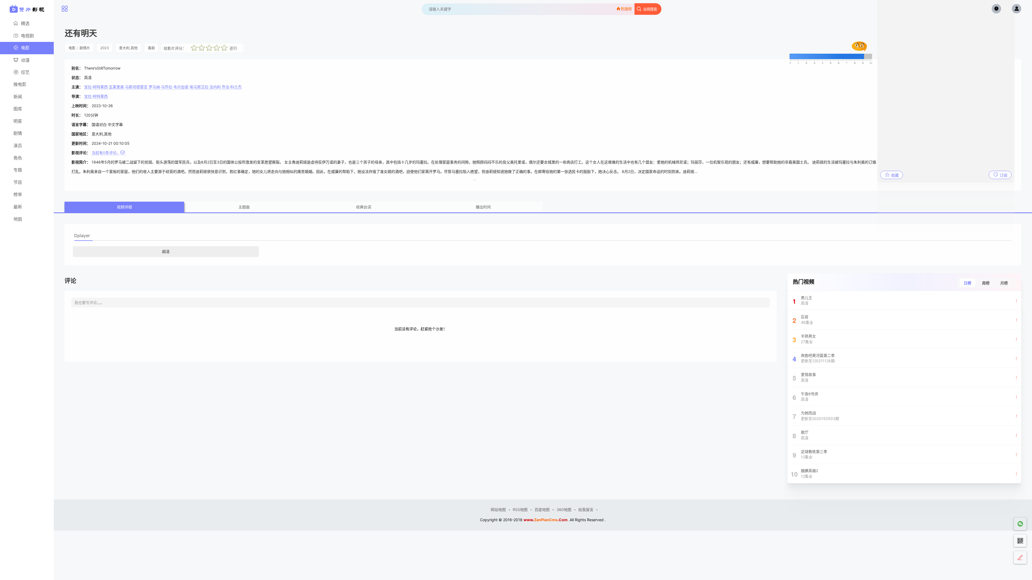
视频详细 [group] (124, 207)
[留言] (1020, 557)
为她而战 (816, 416)
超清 (166, 251)
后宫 (803, 319)
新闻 (17, 96)
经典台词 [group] (363, 207)
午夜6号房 (806, 397)
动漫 (25, 60)
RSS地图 (520, 509)
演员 (17, 145)
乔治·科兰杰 (232, 87)
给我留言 (585, 509)
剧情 (17, 133)
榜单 (17, 194)
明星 (17, 121)
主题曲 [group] (244, 207)
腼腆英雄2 (804, 473)
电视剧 (27, 35)
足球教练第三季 (810, 454)
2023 (104, 48)
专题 (17, 170)
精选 (25, 23)
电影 (25, 47)
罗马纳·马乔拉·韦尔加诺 (168, 87)
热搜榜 (626, 8)
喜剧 (151, 48)
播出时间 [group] (483, 207)
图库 (17, 108)
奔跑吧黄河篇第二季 (814, 358)
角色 (17, 158)
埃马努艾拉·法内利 (205, 87)
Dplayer (82, 235)
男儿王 (802, 300)
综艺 (25, 72)
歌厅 (801, 435)
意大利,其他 (128, 48)
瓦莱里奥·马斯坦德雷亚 (128, 87)
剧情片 (85, 48)
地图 (17, 219)
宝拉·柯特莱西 (96, 87)
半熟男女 (804, 339)
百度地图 (542, 509)
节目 (17, 182)
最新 (17, 206)
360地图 (564, 509)
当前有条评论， (106, 152)
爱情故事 (804, 377)
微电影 (19, 84)
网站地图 (498, 509)
